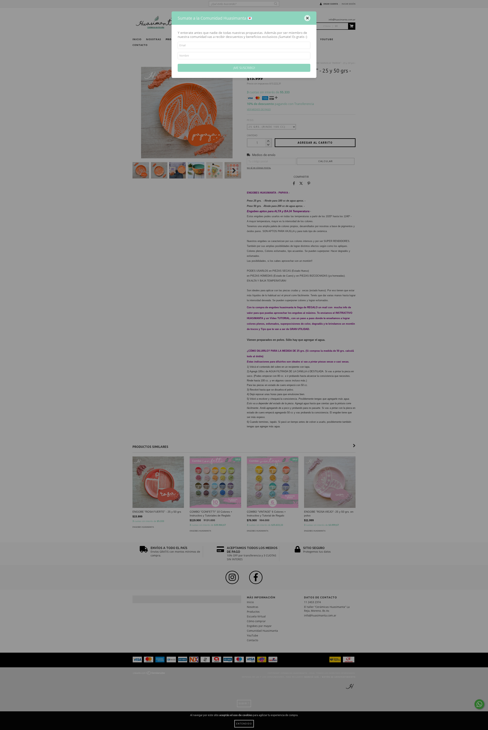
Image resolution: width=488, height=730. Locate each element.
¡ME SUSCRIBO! (244, 68)
